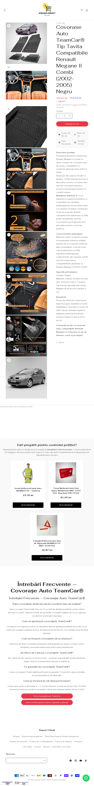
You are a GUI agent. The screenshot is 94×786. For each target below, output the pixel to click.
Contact (37, 747)
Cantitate (59, 111)
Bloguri (16, 736)
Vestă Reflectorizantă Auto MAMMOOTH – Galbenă (28, 489)
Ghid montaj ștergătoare (32, 736)
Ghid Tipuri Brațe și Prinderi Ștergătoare (62, 736)
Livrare (75, 105)
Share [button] (61, 342)
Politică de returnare (18, 742)
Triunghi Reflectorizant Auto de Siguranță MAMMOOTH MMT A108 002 (47, 543)
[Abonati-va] (44, 760)
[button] (4, 10)
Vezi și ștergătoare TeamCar (47, 696)
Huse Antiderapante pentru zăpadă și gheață (47, 702)
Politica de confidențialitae (41, 742)
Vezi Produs (28, 505)
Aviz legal (27, 747)
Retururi (46, 747)
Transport (78, 742)
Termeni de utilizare (63, 742)
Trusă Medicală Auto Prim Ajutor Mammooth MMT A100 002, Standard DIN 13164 (66, 490)
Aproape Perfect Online (43, 780)
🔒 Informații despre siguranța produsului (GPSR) (16, 406)
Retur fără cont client (61, 747)
